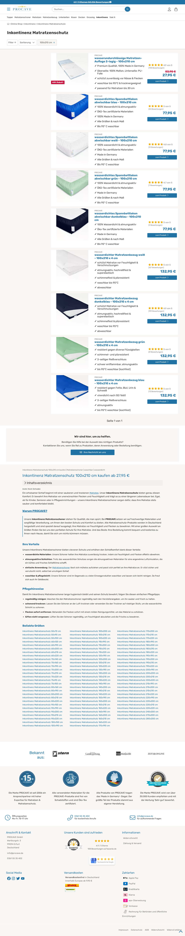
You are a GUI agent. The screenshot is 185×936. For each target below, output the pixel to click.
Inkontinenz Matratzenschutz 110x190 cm (90, 641)
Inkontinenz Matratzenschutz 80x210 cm (42, 697)
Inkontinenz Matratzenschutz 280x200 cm (137, 718)
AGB (147, 930)
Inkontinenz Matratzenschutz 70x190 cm (42, 666)
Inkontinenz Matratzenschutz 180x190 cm (137, 641)
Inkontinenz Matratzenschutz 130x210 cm (90, 676)
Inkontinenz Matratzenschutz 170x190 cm (90, 725)
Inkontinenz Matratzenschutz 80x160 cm (42, 687)
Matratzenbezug (50, 17)
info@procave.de (145, 816)
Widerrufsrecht (130, 838)
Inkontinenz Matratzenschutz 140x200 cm (90, 687)
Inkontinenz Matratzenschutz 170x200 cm (137, 631)
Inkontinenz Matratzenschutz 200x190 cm (137, 669)
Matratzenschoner (23, 17)
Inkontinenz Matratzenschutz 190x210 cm (137, 662)
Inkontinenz (102, 17)
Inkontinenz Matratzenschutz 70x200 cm (42, 669)
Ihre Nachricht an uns (94, 452)
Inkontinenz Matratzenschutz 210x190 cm (137, 683)
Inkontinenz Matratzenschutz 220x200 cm (137, 701)
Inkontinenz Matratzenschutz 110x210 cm (90, 648)
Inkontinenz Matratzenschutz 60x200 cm (42, 648)
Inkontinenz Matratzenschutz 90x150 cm (42, 704)
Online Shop (16, 24)
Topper (10, 17)
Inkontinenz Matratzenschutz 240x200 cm (137, 711)
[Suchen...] (127, 9)
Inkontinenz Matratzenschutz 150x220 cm (90, 708)
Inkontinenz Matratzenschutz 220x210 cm (137, 704)
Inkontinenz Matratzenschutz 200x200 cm (137, 673)
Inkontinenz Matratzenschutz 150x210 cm (90, 704)
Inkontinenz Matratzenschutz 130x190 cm (90, 669)
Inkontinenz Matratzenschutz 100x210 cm (90, 634)
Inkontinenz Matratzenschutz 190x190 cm (137, 655)
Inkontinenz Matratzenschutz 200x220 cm (137, 680)
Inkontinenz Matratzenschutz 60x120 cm (42, 641)
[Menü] (9, 9)
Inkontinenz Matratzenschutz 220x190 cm (137, 697)
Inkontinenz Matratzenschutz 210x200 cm (137, 687)
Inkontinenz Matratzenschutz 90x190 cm (42, 708)
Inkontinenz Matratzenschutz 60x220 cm (42, 655)
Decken (81, 17)
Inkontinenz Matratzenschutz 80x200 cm (42, 694)
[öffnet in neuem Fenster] (102, 861)
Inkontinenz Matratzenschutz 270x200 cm (137, 715)
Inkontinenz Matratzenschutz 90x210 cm (42, 715)
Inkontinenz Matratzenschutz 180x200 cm (137, 645)
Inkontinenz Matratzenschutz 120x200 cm (90, 659)
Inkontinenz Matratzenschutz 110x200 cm (90, 645)
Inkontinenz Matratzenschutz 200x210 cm (137, 676)
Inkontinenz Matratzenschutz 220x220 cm (137, 708)
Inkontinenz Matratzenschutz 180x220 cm (137, 652)
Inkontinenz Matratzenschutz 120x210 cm (90, 662)
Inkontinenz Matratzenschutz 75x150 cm (41, 683)
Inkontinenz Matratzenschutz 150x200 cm (90, 701)
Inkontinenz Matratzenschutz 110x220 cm (90, 652)
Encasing (91, 17)
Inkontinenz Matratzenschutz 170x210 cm (137, 634)
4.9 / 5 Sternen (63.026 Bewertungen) (92, 2)
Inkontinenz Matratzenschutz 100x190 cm (42, 725)
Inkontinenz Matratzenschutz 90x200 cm (42, 711)
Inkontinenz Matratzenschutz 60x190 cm (42, 645)
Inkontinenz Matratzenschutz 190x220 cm (137, 666)
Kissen (74, 17)
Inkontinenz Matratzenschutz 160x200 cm (90, 715)
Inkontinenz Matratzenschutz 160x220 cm (90, 722)
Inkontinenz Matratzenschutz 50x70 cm (41, 631)
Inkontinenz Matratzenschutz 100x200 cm (90, 631)
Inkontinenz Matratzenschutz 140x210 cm (90, 690)
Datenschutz (136, 930)
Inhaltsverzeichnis (39, 483)
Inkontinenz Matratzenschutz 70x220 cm (42, 676)
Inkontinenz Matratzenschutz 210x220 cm (137, 694)
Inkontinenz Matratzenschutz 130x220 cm (90, 680)
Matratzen (36, 17)
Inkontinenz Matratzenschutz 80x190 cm (42, 690)
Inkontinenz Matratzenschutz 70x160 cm (42, 662)
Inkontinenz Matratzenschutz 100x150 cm (42, 722)
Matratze (94, 493)
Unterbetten (64, 17)
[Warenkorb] (176, 9)
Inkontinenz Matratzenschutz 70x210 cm (42, 673)
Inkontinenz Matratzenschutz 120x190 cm (90, 655)
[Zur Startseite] (22, 8)
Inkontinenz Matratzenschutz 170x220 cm (137, 638)
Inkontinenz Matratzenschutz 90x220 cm (42, 718)
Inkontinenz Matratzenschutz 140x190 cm (90, 683)
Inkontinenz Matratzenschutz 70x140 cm (42, 659)
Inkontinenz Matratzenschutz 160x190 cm (90, 711)
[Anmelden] (169, 9)
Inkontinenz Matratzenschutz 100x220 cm (90, 638)
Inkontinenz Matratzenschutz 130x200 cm (90, 673)
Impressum (123, 930)
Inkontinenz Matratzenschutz (51, 24)
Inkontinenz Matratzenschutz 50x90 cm (41, 634)
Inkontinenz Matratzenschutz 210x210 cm (137, 690)
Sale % (112, 17)
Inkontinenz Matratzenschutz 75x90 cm (41, 680)
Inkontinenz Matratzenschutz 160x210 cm (90, 718)
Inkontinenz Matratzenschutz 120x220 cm (90, 666)
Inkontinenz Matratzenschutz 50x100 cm (42, 638)
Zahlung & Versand (132, 843)
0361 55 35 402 (82, 816)
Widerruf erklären (174, 930)
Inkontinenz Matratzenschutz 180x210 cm (137, 648)
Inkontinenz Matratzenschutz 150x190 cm (90, 697)
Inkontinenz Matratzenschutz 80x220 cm (42, 701)
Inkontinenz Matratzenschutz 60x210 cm (42, 652)
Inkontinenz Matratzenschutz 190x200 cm (137, 659)
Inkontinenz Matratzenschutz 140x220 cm (90, 694)
